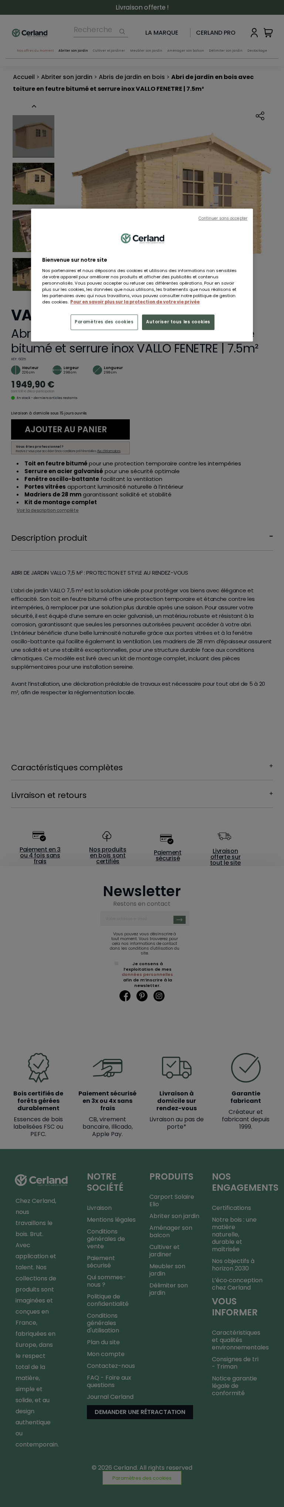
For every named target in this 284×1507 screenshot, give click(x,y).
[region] (142, 275)
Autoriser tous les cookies (178, 322)
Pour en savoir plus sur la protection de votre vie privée (135, 302)
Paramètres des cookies (104, 322)
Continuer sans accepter (223, 218)
